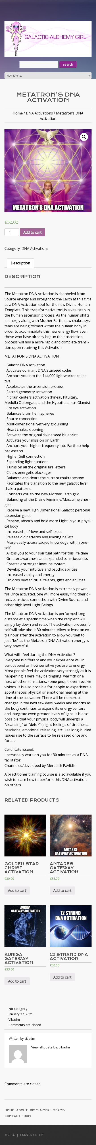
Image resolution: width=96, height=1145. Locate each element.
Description (20, 263)
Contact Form (17, 1116)
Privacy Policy (32, 1135)
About (22, 1110)
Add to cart (32, 232)
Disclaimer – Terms (47, 1110)
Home (18, 113)
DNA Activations (39, 113)
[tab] (20, 263)
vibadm (14, 1019)
